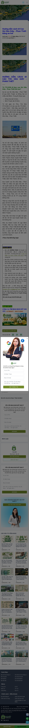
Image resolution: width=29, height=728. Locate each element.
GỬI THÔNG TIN (13, 387)
